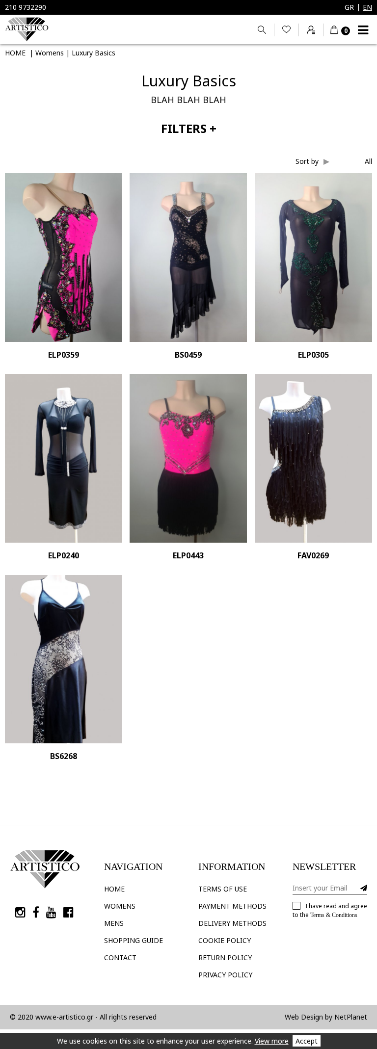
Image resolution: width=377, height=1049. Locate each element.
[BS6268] (63, 659)
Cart (338, 29)
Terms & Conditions (333, 915)
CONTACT (120, 957)
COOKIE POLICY (224, 940)
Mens (114, 923)
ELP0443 (188, 555)
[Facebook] (35, 912)
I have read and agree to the (330, 910)
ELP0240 (63, 555)
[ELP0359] (63, 257)
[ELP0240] (63, 458)
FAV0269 (313, 555)
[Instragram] (20, 912)
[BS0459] (188, 257)
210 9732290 (25, 7)
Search (261, 30)
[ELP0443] (188, 458)
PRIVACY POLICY (225, 974)
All (368, 161)
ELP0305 (313, 355)
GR (349, 7)
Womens (119, 906)
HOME (114, 888)
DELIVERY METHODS (232, 923)
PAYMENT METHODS (232, 906)
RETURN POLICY (225, 957)
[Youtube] (51, 912)
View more (272, 1041)
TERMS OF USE (222, 888)
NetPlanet (350, 1017)
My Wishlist (286, 30)
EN (367, 7)
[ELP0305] (313, 257)
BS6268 (63, 756)
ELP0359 (63, 355)
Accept (307, 1041)
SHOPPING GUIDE (133, 940)
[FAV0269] (313, 458)
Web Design (304, 1017)
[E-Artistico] (27, 29)
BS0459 (188, 355)
